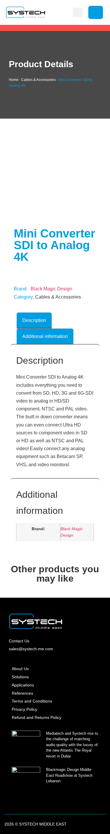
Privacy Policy (24, 709)
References (22, 693)
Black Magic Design (51, 288)
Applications (23, 685)
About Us (20, 668)
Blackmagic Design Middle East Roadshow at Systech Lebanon (69, 775)
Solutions (20, 677)
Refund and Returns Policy (36, 717)
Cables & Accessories (38, 80)
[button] (77, 12)
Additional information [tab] (45, 336)
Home (13, 80)
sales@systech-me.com (31, 648)
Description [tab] (34, 320)
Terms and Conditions (32, 701)
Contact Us (19, 641)
